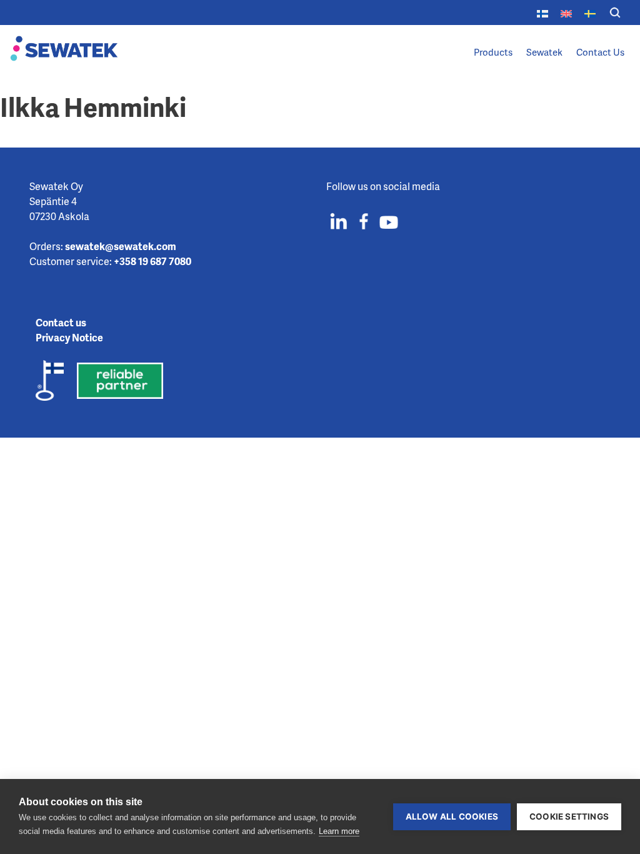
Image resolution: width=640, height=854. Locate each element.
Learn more (339, 831)
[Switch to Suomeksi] (542, 12)
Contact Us (600, 52)
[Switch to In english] (566, 12)
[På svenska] (590, 12)
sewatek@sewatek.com (120, 246)
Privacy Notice (69, 337)
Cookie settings (569, 816)
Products (493, 52)
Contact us (61, 322)
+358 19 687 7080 (152, 261)
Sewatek (544, 52)
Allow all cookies (452, 816)
